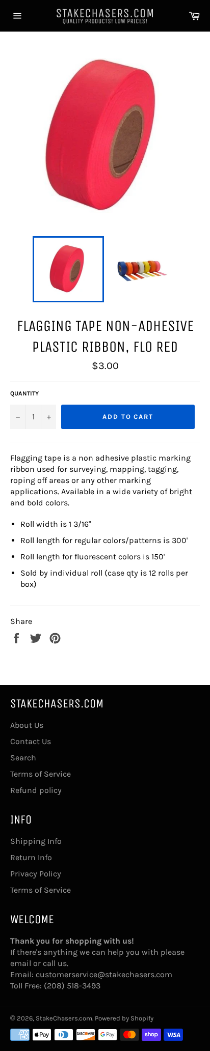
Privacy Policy (35, 873)
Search (23, 757)
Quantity (24, 393)
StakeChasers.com (64, 1018)
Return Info (31, 857)
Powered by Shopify (124, 1018)
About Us (26, 725)
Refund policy (36, 790)
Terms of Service (40, 774)
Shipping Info (36, 841)
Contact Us (30, 741)
